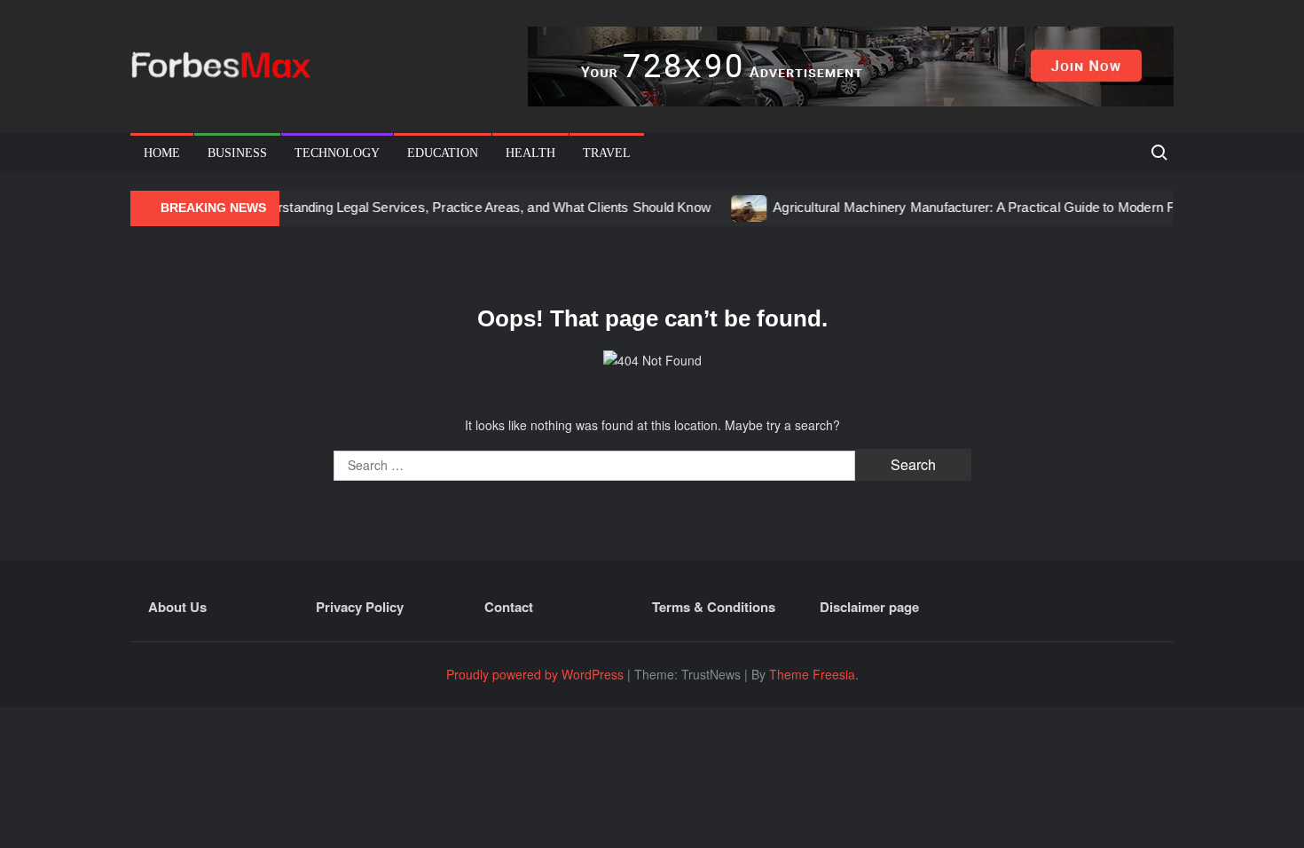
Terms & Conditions (713, 606)
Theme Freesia (812, 674)
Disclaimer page (869, 606)
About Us (177, 606)
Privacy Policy (360, 606)
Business (237, 153)
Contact (508, 606)
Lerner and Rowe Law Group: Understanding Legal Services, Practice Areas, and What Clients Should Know (374, 207)
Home (162, 153)
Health (530, 153)
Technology (337, 153)
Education (442, 153)
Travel (607, 153)
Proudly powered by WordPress (535, 674)
